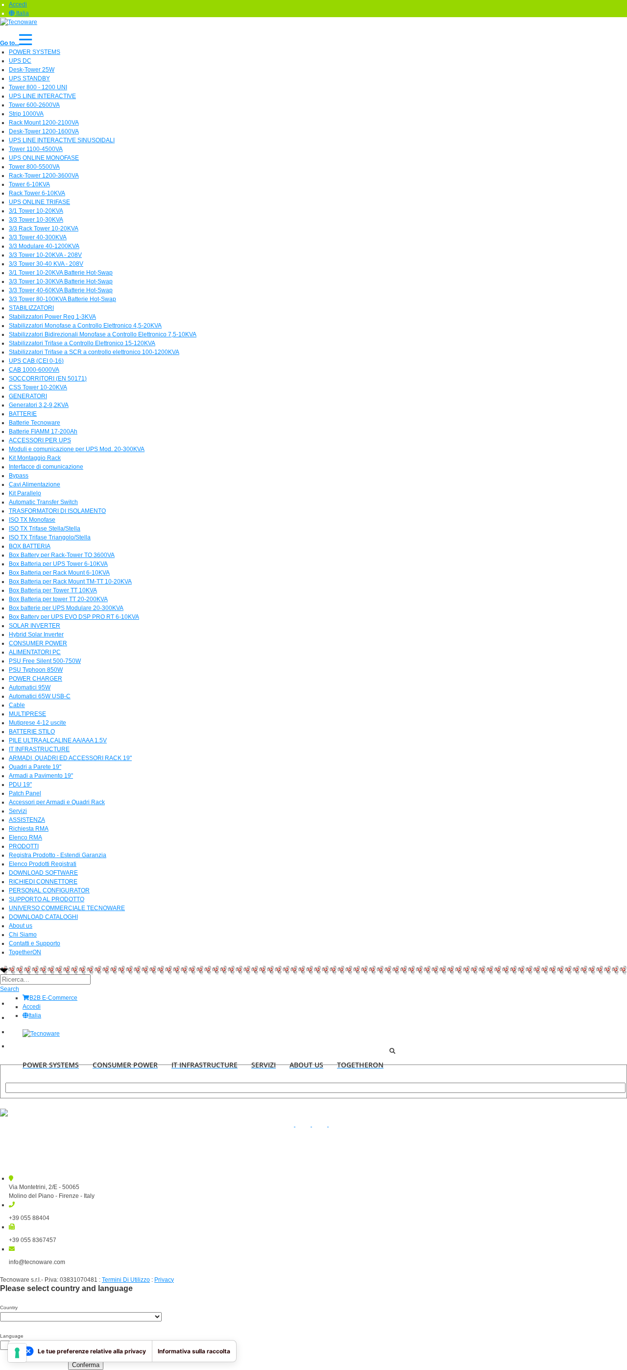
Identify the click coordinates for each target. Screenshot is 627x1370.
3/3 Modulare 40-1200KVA (44, 246)
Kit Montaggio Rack (35, 458)
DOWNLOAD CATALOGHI (43, 916)
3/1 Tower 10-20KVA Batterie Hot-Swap (61, 272)
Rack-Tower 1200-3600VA (44, 175)
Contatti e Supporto (34, 943)
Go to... (9, 43)
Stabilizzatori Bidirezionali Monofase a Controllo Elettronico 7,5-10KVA (102, 334)
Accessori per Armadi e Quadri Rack (57, 802)
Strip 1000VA (26, 113)
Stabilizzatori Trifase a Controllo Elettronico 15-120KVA (82, 343)
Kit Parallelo (25, 493)
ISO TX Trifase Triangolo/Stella (50, 537)
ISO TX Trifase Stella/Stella (44, 528)
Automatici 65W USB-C (40, 696)
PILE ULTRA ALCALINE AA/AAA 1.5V (58, 740)
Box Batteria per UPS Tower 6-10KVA (58, 563)
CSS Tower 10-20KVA (38, 387)
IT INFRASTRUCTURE (39, 749)
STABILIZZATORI (31, 307)
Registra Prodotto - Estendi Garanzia (57, 855)
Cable (17, 705)
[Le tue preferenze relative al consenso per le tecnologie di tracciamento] (17, 1353)
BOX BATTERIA (29, 546)
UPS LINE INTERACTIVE (42, 96)
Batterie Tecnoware (34, 422)
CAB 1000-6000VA (34, 369)
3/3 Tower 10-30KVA (36, 219)
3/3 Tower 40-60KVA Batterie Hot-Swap (61, 290)
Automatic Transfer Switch (43, 502)
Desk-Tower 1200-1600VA (44, 131)
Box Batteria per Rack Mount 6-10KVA (59, 572)
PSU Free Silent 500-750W (45, 661)
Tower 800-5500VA (34, 166)
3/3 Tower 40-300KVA (38, 237)
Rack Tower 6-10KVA (37, 193)
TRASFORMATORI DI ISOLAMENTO (57, 510)
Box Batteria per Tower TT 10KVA (53, 590)
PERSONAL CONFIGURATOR (49, 890)
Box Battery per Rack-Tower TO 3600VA (62, 555)
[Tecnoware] (18, 21)
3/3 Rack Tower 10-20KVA (43, 228)
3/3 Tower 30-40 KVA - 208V (46, 263)
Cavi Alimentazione (34, 484)
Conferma (85, 1365)
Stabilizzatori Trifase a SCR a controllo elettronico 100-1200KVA (94, 352)
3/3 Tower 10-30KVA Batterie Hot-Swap (61, 281)
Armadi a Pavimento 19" (41, 775)
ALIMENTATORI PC (35, 652)
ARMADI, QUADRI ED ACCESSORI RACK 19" (70, 758)
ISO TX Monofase (32, 519)
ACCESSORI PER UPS (40, 440)
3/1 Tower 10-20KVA (36, 210)
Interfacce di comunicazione (46, 466)
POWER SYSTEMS (34, 52)
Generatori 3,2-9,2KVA (39, 405)
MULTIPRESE (27, 713)
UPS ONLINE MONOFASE (44, 157)
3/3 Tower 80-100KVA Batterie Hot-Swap (62, 299)
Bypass (18, 475)
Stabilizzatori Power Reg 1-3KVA (52, 316)
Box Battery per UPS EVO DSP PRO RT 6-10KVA (74, 616)
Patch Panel (25, 793)
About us (20, 925)
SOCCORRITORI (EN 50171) (48, 378)
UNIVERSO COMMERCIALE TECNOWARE (67, 908)
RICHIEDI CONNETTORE (43, 881)
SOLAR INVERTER (34, 625)
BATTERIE (23, 413)
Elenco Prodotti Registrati (42, 864)
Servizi (18, 811)
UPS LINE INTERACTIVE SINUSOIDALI (62, 140)
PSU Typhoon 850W (36, 669)
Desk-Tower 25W (31, 69)
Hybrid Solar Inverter (36, 634)
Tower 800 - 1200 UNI (38, 87)
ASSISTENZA (27, 819)
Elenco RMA (25, 837)
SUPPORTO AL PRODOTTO (46, 899)
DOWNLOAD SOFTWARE (43, 872)
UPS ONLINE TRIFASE (39, 202)
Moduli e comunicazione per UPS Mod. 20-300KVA (77, 449)
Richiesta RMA (28, 828)
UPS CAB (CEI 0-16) (36, 360)
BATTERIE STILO (32, 731)
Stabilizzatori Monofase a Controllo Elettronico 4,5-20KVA (85, 325)
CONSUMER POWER (38, 643)
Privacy (164, 1279)
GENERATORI (28, 396)
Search (9, 989)
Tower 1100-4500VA (36, 149)
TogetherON (25, 952)
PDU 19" (20, 784)
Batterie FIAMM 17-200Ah (43, 431)
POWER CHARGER (35, 678)
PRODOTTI (24, 846)
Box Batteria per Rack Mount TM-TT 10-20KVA (70, 581)
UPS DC (20, 60)
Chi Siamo (23, 934)
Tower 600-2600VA (34, 104)
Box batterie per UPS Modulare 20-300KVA (66, 608)
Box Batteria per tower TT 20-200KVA (58, 599)
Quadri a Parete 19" (35, 766)
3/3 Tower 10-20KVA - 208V (45, 255)
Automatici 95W (29, 687)
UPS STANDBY (29, 78)
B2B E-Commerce (53, 997)
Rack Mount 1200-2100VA (44, 122)
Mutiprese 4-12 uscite (37, 722)
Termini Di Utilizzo (126, 1279)
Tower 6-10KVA (29, 184)
